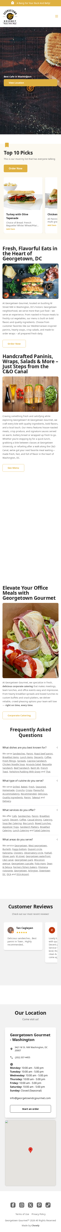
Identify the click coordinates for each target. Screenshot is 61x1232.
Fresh (31, 786)
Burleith (7, 849)
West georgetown (37, 845)
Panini (29, 753)
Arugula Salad (33, 764)
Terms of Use (22, 1214)
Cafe (14, 816)
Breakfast (44, 816)
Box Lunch (28, 823)
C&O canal (8, 859)
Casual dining (34, 819)
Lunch (6, 819)
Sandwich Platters (29, 826)
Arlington (33, 870)
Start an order (30, 1108)
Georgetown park (24, 859)
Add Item (10, 229)
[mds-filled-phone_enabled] (48, 1205)
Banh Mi (35, 767)
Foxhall (48, 852)
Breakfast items (11, 757)
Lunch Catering (21, 830)
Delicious (42, 793)
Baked (24, 786)
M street (20, 856)
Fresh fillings (9, 760)
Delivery (7, 801)
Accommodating (11, 793)
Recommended (29, 793)
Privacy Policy (39, 1214)
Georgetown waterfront (38, 856)
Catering (47, 819)
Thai (48, 771)
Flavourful (38, 790)
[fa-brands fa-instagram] (21, 1205)
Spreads (21, 760)
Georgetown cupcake (22, 863)
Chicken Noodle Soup (14, 764)
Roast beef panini (43, 753)
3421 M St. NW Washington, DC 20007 (31, 1049)
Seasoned (41, 786)
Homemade (9, 790)
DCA (9, 874)
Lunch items (26, 757)
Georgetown (20, 845)
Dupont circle (35, 849)
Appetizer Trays (11, 826)
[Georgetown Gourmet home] (10, 17)
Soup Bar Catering (12, 823)
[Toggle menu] (56, 16)
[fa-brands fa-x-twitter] (30, 1205)
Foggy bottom (19, 849)
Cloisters (18, 852)
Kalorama (8, 852)
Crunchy (20, 790)
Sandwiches (19, 753)
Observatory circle (33, 852)
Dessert (14, 819)
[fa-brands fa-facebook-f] (12, 1205)
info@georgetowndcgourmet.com (30, 1098)
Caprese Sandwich (36, 760)
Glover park (9, 856)
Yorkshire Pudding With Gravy (25, 771)
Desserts (38, 757)
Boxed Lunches (43, 823)
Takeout (36, 797)
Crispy (29, 790)
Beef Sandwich (21, 767)
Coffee (47, 757)
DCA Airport (22, 874)
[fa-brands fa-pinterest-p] (39, 1205)
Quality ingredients (13, 797)
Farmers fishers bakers (25, 867)
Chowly (35, 1225)
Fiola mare (40, 863)
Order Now (15, 168)
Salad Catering (42, 830)
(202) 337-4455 (22, 1057)
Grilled (16, 786)
